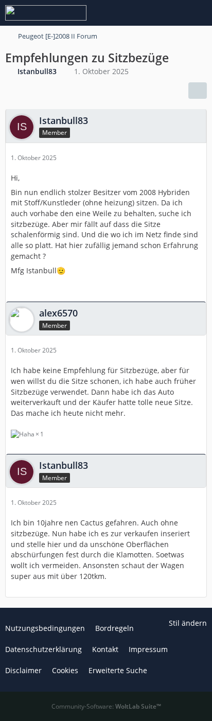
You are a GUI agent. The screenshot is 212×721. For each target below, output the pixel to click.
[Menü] (198, 13)
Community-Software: (106, 706)
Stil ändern (188, 623)
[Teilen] (197, 90)
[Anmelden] (173, 13)
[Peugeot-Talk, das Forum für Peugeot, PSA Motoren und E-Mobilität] (46, 13)
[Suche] (147, 13)
